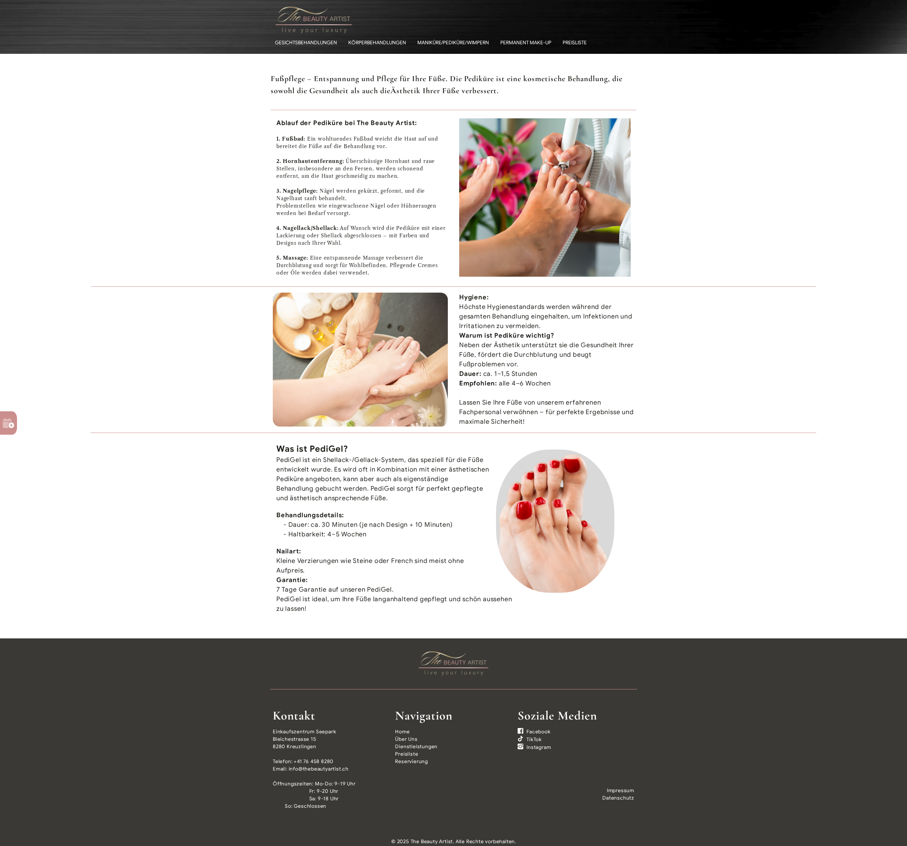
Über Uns (406, 739)
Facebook (538, 731)
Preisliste (575, 42)
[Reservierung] (8, 423)
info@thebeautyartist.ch (319, 769)
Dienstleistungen (416, 746)
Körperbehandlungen (377, 42)
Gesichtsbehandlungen (306, 42)
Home (402, 731)
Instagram (538, 747)
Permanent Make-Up (525, 42)
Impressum (620, 790)
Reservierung (411, 761)
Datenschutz (618, 798)
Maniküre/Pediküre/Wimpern (453, 42)
